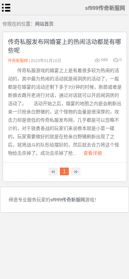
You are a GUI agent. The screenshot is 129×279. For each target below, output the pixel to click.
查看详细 (92, 153)
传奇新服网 (18, 61)
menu (6, 8)
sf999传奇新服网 (67, 199)
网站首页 (44, 23)
